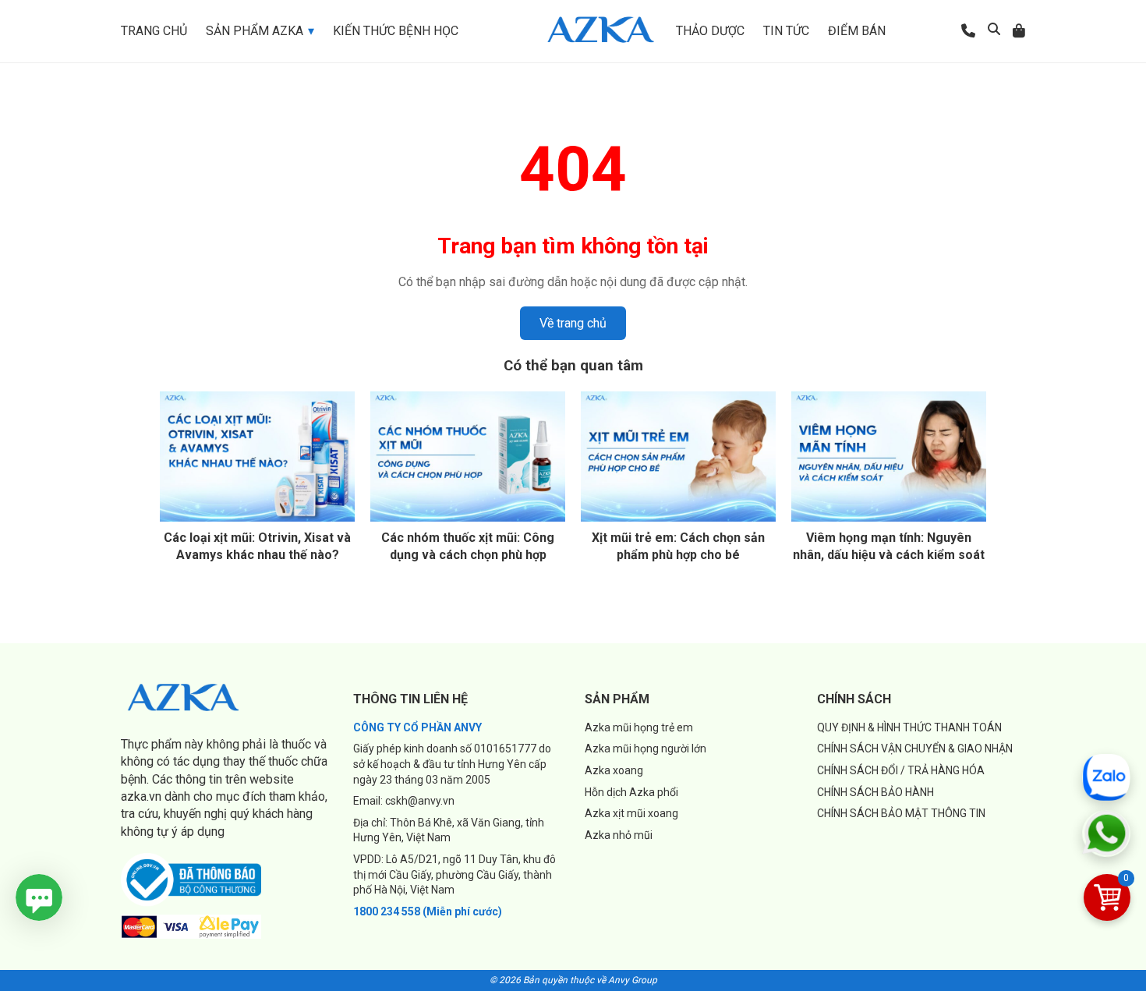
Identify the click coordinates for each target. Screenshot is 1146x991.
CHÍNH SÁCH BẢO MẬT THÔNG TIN (901, 813)
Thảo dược (710, 30)
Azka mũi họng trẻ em (639, 727)
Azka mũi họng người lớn (645, 748)
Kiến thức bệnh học (395, 30)
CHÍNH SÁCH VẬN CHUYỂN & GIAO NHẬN (915, 748)
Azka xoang (614, 770)
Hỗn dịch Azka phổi (631, 792)
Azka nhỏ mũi (619, 835)
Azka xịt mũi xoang (631, 813)
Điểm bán (857, 30)
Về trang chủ (573, 323)
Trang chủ (154, 30)
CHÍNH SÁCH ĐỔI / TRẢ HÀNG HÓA (901, 770)
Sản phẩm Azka (254, 30)
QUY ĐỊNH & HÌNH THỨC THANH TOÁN (909, 727)
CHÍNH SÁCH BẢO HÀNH (875, 792)
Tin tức (786, 30)
